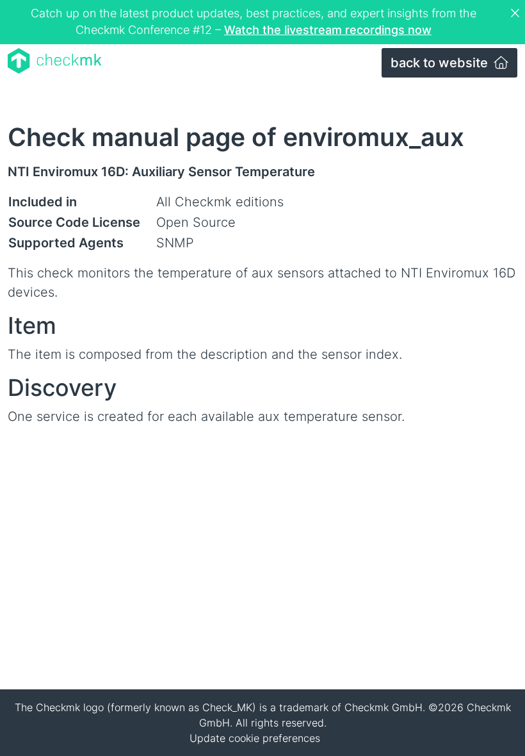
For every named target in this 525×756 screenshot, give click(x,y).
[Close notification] (516, 13)
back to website (441, 62)
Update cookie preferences (255, 738)
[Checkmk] (55, 61)
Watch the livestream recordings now (328, 30)
